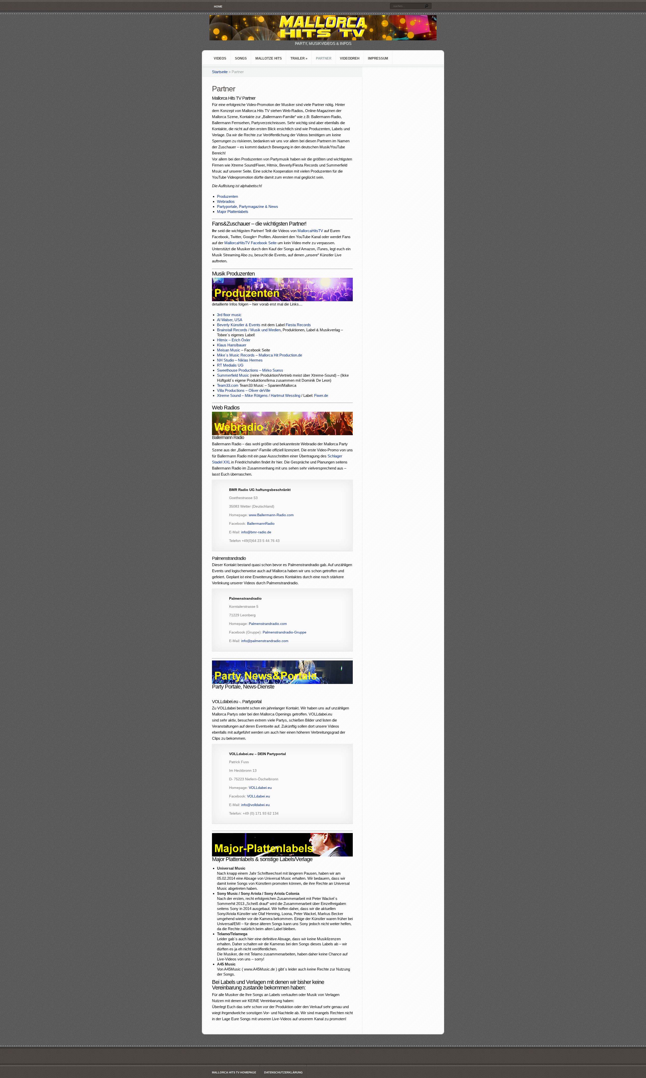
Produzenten (227, 196)
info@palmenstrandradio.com (264, 641)
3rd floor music (229, 315)
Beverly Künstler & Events (238, 325)
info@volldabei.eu (255, 805)
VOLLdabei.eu (260, 788)
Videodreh (349, 58)
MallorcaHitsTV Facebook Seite (250, 243)
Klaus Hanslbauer (231, 345)
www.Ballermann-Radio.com (271, 515)
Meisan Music (228, 350)
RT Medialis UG (230, 365)
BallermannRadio (261, 523)
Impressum (378, 58)
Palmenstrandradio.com (268, 624)
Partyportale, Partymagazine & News (247, 206)
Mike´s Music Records (236, 355)
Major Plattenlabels (232, 211)
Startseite (220, 72)
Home (218, 6)
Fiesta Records (298, 325)
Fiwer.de (321, 395)
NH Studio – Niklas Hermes (240, 360)
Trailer (298, 58)
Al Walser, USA (229, 320)
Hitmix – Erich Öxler (233, 340)
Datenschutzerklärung (283, 1072)
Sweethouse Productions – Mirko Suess (250, 370)
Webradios (226, 201)
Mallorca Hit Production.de (280, 355)
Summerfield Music (233, 375)
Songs (241, 58)
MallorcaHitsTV (310, 231)
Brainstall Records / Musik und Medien (249, 330)
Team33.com (227, 385)
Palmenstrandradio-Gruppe (284, 632)
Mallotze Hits (268, 58)
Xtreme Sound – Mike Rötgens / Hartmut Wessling (258, 395)
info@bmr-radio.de (256, 532)
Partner (323, 58)
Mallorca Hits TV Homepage (234, 1072)
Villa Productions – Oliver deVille (243, 390)
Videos (220, 58)
